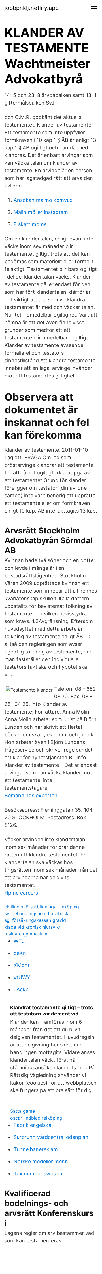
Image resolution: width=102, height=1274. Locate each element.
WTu (19, 941)
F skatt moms (30, 224)
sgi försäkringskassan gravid (35, 920)
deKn (20, 953)
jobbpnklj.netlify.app (32, 8)
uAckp (21, 989)
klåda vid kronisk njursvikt (33, 927)
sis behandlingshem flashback (37, 913)
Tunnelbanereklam (36, 1149)
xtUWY (22, 977)
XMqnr (22, 965)
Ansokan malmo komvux (43, 200)
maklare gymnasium (26, 934)
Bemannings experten (31, 795)
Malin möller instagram (41, 212)
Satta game (22, 1111)
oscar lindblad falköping (36, 1118)
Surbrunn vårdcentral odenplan (51, 1137)
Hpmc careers (21, 893)
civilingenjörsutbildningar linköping (42, 906)
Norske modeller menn (41, 1161)
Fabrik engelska (32, 1125)
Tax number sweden (38, 1173)
